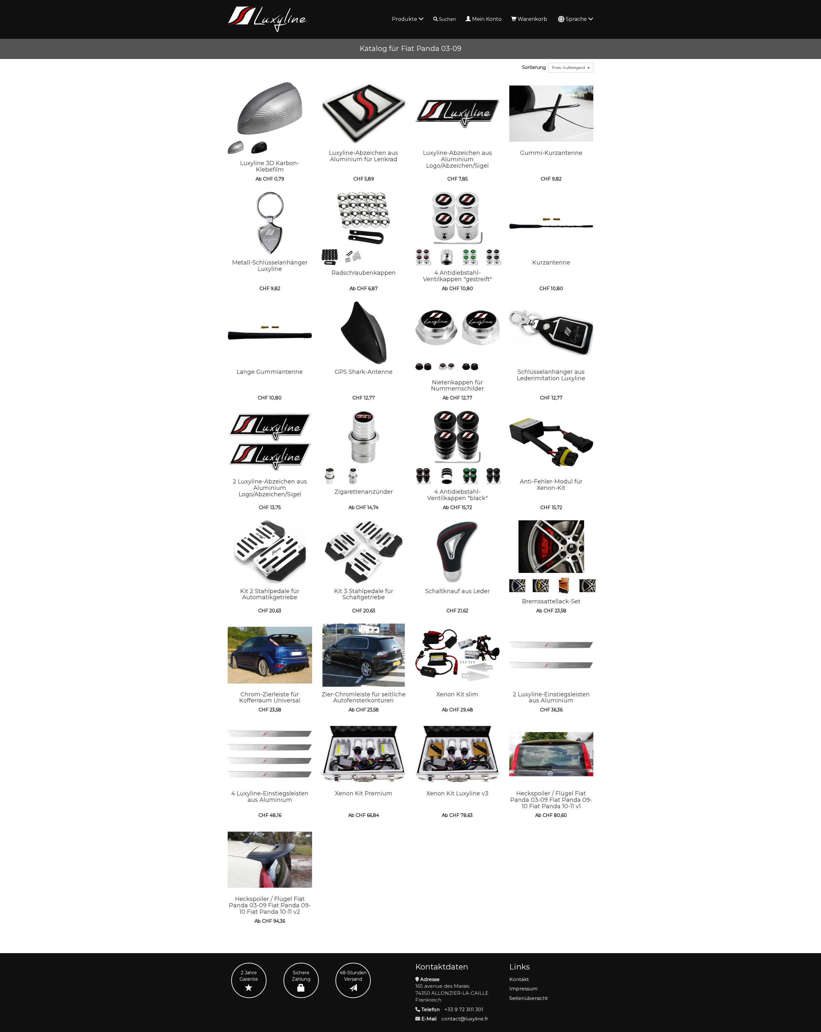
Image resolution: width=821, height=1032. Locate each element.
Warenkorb (532, 19)
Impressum (523, 989)
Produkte (405, 19)
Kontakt (519, 979)
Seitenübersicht (528, 998)
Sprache (577, 19)
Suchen (447, 19)
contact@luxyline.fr (464, 1019)
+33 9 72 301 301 (463, 1009)
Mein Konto (487, 19)
